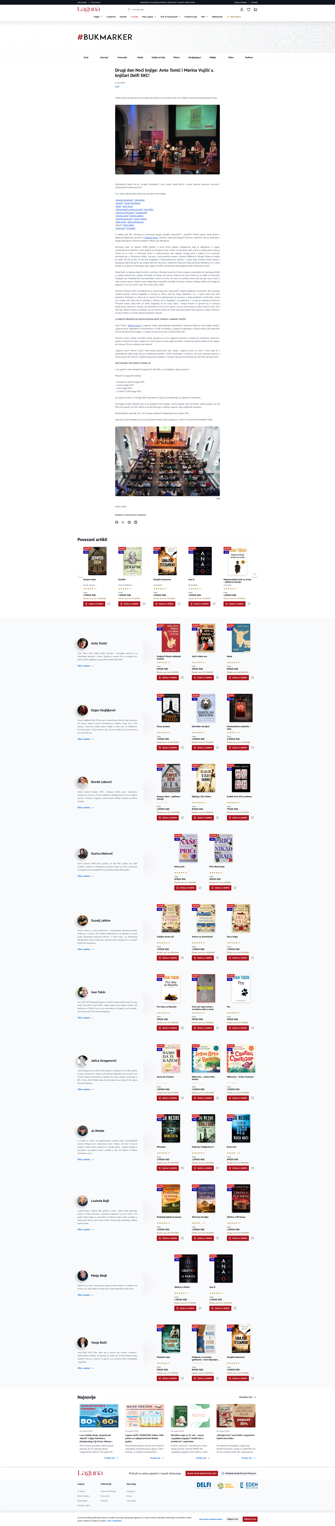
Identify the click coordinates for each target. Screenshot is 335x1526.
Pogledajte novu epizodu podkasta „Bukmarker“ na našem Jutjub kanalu (167, 2)
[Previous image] (118, 463)
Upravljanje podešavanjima (210, 1519)
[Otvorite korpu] (255, 9)
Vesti (117, 87)
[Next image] (216, 463)
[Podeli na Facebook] (116, 522)
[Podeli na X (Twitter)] (123, 522)
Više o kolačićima (114, 1521)
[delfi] (204, 1485)
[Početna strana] (89, 9)
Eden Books (82, 2)
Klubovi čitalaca (240, 2)
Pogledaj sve (245, 1397)
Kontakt (254, 2)
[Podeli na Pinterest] (129, 522)
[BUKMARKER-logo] (104, 37)
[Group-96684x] (249, 1485)
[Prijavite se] (242, 9)
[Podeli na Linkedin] (135, 522)
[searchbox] (167, 9)
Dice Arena (95, 2)
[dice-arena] (225, 1485)
